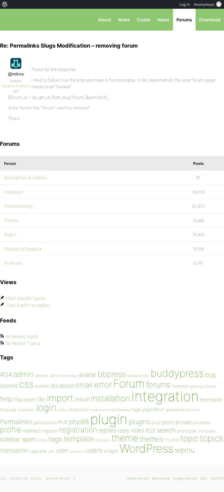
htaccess (24, 399)
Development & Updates (25, 177)
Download (209, 19)
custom (42, 386)
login (46, 407)
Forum (129, 383)
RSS (150, 430)
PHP (63, 422)
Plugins (10, 234)
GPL (3, 478)
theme (124, 438)
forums (158, 384)
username (76, 451)
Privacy (36, 478)
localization (26, 410)
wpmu (185, 450)
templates (102, 440)
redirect (32, 430)
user (62, 450)
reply (123, 430)
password (175, 409)
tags (55, 439)
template (79, 438)
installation (110, 398)
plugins (139, 422)
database (62, 385)
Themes (11, 220)
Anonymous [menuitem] (204, 4)
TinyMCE (172, 440)
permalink (193, 410)
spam (29, 439)
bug (210, 374)
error (103, 384)
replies (107, 430)
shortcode (186, 430)
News (163, 19)
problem (202, 422)
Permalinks (16, 422)
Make (124, 19)
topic (189, 438)
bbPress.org (9, 20)
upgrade (38, 451)
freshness (180, 386)
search (166, 430)
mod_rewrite (100, 410)
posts (168, 422)
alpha (53, 375)
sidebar (10, 439)
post (156, 422)
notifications (120, 409)
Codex (144, 19)
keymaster (211, 399)
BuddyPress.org (185, 478)
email (84, 384)
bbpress (112, 374)
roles (137, 430)
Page (136, 409)
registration (78, 429)
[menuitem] (5, 4)
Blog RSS (217, 478)
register (50, 430)
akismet (41, 375)
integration (165, 396)
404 (6, 374)
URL (51, 451)
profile (10, 429)
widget (111, 451)
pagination (153, 409)
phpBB (79, 422)
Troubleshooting (18, 206)
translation (14, 450)
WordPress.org (137, 478)
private (184, 422)
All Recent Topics (23, 343)
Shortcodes (207, 431)
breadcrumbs (138, 375)
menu (62, 409)
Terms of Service (57, 478)
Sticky (42, 440)
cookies (9, 386)
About (104, 19)
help (6, 399)
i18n (41, 399)
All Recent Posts (22, 336)
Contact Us (18, 478)
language (8, 409)
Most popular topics (25, 298)
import (60, 397)
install (82, 399)
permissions (45, 422)
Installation (13, 192)
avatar (87, 375)
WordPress (146, 448)
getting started (203, 386)
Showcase (13, 263)
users (94, 450)
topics (211, 438)
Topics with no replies (27, 305)
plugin (108, 419)
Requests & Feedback (23, 248)
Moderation (79, 409)
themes (151, 439)
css (26, 384)
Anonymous (69, 376)
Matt (203, 478)
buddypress (177, 373)
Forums (184, 19)
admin (24, 374)
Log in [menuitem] (184, 4)
